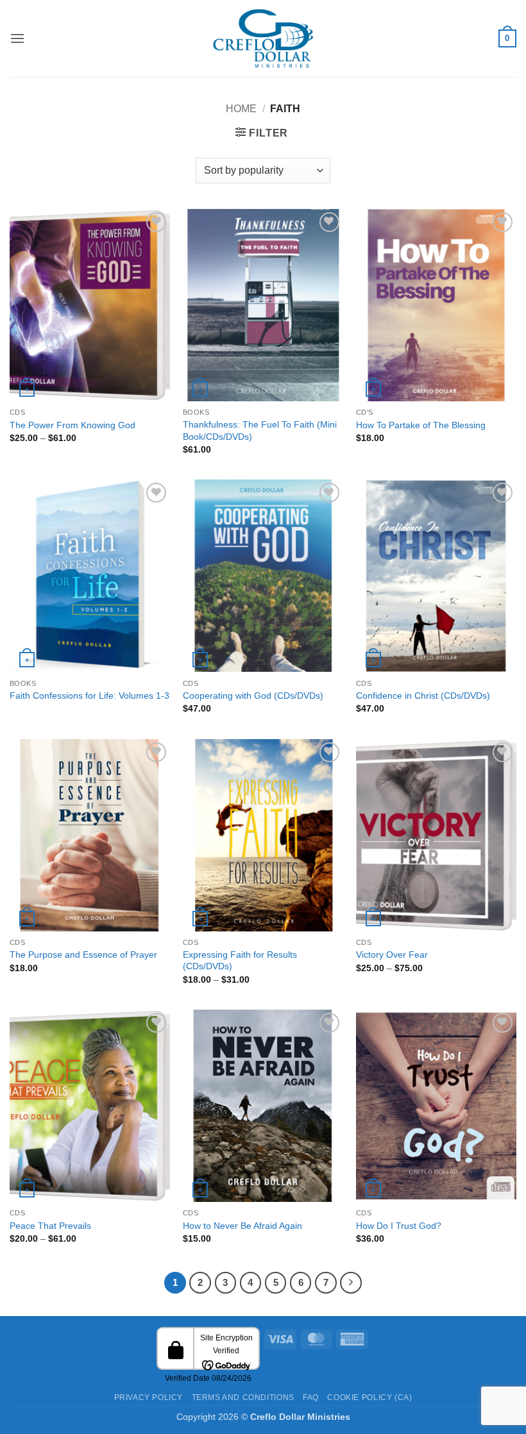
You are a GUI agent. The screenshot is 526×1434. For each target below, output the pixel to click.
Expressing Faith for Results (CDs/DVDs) (240, 960)
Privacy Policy (148, 1397)
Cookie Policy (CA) (369, 1397)
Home (241, 108)
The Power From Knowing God (72, 425)
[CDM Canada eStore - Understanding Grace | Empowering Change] (263, 38)
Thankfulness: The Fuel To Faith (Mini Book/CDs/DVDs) (260, 430)
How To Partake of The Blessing (421, 425)
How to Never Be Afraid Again (242, 1226)
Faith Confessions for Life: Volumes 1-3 (89, 695)
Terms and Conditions (243, 1397)
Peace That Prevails (50, 1226)
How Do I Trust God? (398, 1226)
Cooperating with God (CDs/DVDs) (253, 695)
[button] (17, 38)
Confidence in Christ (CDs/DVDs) (423, 695)
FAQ (311, 1397)
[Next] (351, 1283)
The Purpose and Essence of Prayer (83, 954)
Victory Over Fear (392, 954)
